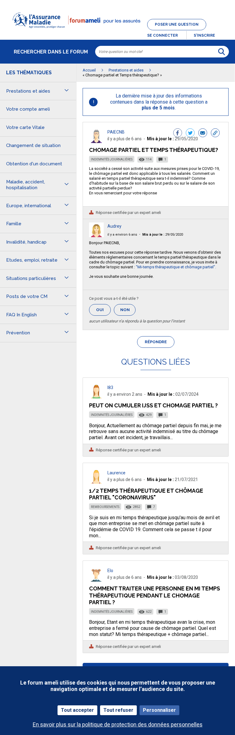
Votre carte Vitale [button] (25, 127)
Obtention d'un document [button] (34, 164)
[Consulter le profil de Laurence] (96, 482)
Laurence (116, 472)
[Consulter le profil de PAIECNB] (96, 141)
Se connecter (162, 35)
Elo (110, 570)
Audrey (114, 226)
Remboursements (105, 507)
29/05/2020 (162, 235)
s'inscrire (204, 35)
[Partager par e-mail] (202, 133)
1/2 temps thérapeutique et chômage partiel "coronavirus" (146, 494)
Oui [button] (103, 309)
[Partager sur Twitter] (190, 133)
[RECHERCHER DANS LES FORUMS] (221, 51)
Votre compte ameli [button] (28, 109)
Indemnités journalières (111, 159)
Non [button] (128, 311)
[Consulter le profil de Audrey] (96, 235)
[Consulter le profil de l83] (96, 397)
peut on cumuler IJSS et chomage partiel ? (153, 405)
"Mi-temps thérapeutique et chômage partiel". (176, 267)
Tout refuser (118, 710)
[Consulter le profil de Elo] (96, 580)
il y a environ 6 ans (122, 235)
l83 (110, 387)
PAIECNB (116, 132)
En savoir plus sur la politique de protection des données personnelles (118, 724)
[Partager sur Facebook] (177, 133)
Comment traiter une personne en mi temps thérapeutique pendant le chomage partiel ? (154, 595)
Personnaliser (159, 710)
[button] (117, 32)
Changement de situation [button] (33, 145)
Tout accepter (77, 710)
